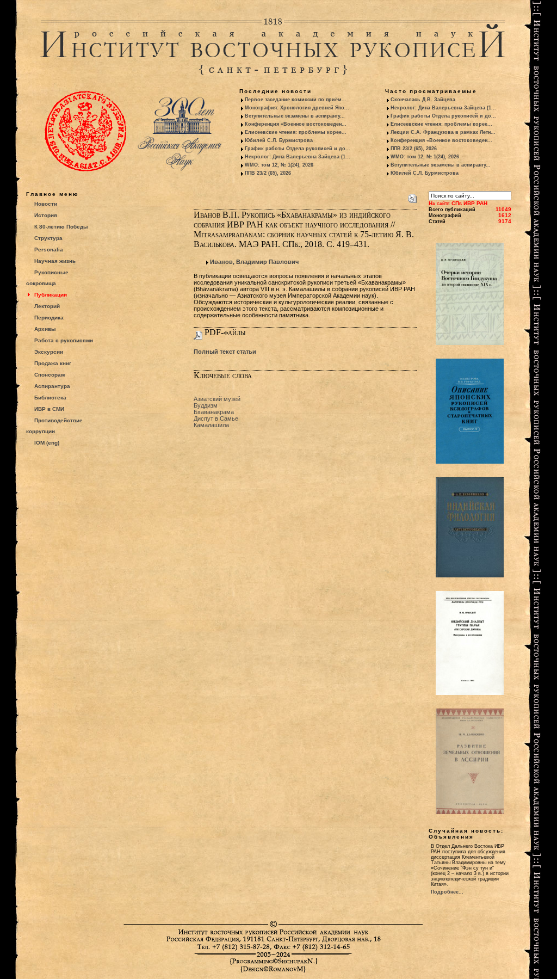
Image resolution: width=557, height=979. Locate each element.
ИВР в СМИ (49, 409)
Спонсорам (49, 375)
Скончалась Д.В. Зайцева (423, 99)
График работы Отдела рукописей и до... (297, 148)
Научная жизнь (55, 261)
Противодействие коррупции (54, 425)
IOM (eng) (46, 443)
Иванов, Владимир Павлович (254, 261)
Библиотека (50, 398)
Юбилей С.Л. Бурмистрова (279, 140)
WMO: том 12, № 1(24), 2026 (279, 165)
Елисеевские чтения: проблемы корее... (295, 132)
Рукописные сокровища (47, 277)
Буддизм (206, 405)
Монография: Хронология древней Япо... (297, 107)
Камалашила (211, 425)
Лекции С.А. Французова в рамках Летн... (443, 132)
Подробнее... (447, 892)
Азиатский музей (217, 399)
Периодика (49, 318)
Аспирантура (52, 386)
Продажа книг (52, 363)
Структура (48, 238)
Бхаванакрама (214, 412)
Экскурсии (48, 352)
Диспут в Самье (216, 418)
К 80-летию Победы (61, 227)
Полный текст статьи (225, 351)
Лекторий (47, 306)
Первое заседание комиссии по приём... (295, 99)
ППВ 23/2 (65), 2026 (268, 173)
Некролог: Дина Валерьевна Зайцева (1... (297, 156)
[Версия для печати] (412, 196)
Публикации (50, 295)
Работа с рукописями (63, 340)
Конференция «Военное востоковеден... (295, 124)
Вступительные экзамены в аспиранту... (295, 116)
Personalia (48, 250)
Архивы (45, 329)
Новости (45, 204)
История (45, 215)
